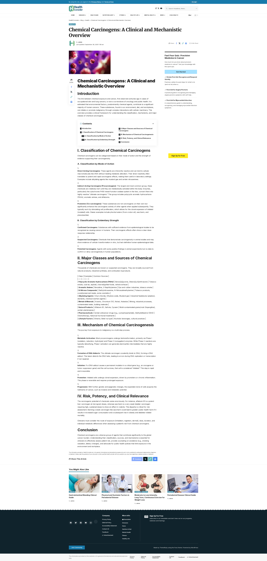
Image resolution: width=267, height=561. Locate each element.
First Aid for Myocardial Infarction (179, 100)
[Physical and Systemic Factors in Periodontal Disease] (117, 483)
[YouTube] (161, 8)
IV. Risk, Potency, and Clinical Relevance (136, 138)
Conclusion (125, 142)
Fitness (137, 491)
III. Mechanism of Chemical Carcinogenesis (137, 134)
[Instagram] (91, 523)
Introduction (86, 128)
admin (80, 42)
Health (72, 24)
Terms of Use (108, 2)
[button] (194, 2)
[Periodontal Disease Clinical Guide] (182, 483)
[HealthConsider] (76, 8)
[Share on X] (179, 43)
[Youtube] (86, 523)
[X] (158, 8)
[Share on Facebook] (176, 43)
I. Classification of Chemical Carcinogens (97, 132)
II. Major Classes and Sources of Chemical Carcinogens (135, 130)
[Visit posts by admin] (72, 43)
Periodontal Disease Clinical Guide (181, 495)
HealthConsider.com (88, 452)
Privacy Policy (96, 2)
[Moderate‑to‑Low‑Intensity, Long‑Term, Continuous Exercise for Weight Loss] (150, 483)
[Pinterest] (81, 523)
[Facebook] (156, 8)
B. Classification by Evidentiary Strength (100, 140)
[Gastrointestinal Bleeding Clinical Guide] (84, 483)
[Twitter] (76, 523)
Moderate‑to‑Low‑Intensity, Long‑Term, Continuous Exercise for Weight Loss (150, 497)
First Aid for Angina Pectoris (177, 90)
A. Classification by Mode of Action (98, 136)
